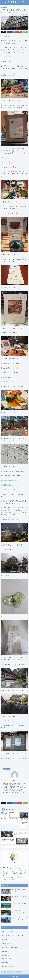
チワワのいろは (7, 943)
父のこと (5, 962)
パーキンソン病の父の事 (10, 947)
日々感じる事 (7, 959)
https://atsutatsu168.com (15, 796)
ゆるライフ (4, 7)
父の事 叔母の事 (8, 966)
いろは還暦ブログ (14, 2)
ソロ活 (5, 939)
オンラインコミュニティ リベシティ (13, 935)
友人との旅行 (7, 955)
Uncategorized (7, 932)
